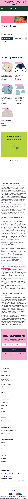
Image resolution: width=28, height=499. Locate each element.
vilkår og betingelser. (14, 354)
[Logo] (14, 8)
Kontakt (3, 411)
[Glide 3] (15, 160)
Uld (2, 449)
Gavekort (3, 464)
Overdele (3, 455)
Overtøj (3, 445)
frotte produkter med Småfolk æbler (13, 280)
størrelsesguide (12, 205)
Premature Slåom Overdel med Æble (6, 76)
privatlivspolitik (21, 353)
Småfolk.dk (10, 488)
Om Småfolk (4, 396)
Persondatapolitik (5, 433)
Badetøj (3, 452)
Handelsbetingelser (6, 427)
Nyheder (3, 461)
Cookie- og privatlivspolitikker (8, 430)
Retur (2, 424)
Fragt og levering (5, 421)
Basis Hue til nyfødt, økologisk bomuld (6, 121)
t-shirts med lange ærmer (12, 198)
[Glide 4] (17, 160)
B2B (2, 408)
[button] (20, 38)
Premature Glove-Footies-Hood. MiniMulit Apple (20, 98)
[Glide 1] (10, 160)
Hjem (2, 12)
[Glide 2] (12, 160)
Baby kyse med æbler (19, 76)
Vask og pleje (4, 402)
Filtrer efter (7, 38)
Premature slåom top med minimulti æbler (6, 98)
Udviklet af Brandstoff (18, 488)
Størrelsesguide (5, 399)
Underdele (4, 458)
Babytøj (3, 442)
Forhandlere (4, 405)
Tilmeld (14, 349)
